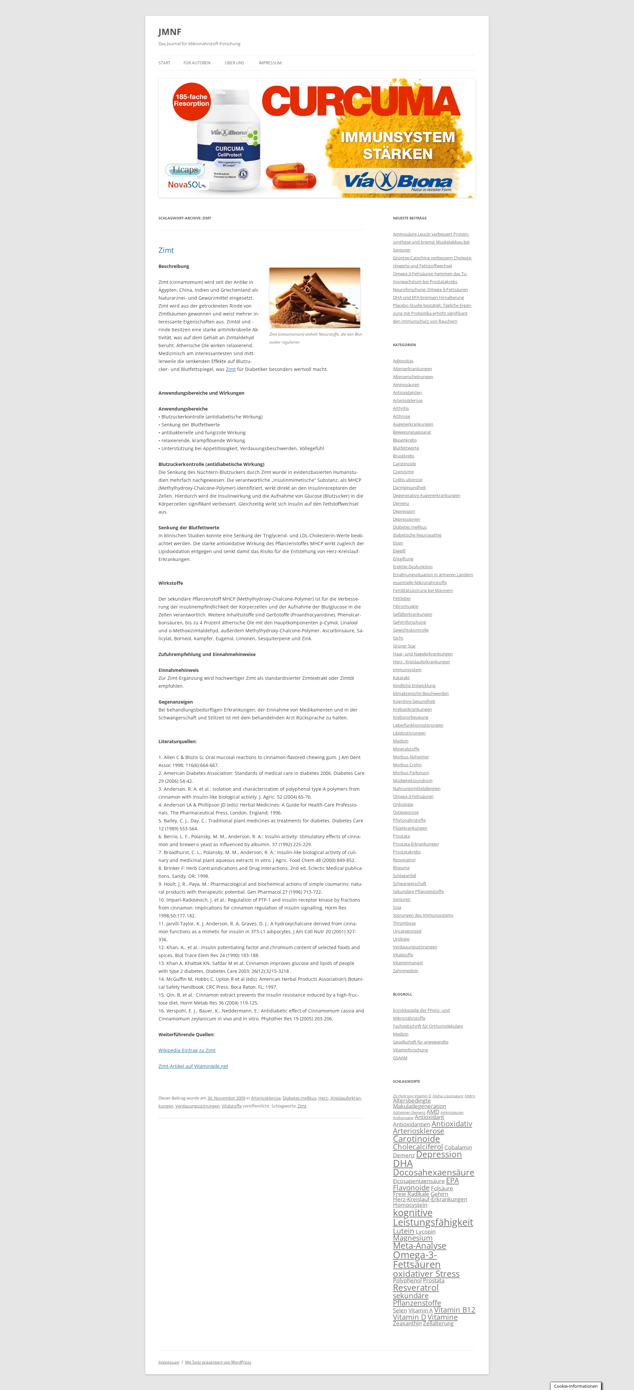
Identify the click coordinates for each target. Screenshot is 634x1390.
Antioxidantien (407, 392)
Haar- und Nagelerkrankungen (423, 654)
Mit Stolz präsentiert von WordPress (218, 1362)
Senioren (401, 899)
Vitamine (443, 1317)
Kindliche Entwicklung (414, 685)
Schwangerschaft (409, 883)
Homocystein (410, 1204)
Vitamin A (420, 1310)
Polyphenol (407, 1280)
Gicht (398, 638)
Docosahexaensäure (434, 1172)
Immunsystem (407, 670)
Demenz (401, 503)
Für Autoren (197, 63)
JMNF (169, 32)
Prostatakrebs (407, 852)
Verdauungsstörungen (197, 1106)
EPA (452, 1180)
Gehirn (439, 1194)
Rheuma (401, 868)
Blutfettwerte (406, 448)
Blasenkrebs (405, 440)
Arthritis (401, 408)
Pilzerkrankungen (410, 828)
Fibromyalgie (405, 606)
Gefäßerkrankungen (412, 614)
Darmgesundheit (409, 487)
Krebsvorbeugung (410, 717)
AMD (433, 1111)
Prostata (401, 836)
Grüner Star (404, 646)
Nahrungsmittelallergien (416, 788)
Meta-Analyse (419, 1245)
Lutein (403, 1231)
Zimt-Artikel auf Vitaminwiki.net (193, 1066)
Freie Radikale (411, 1194)
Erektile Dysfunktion (413, 567)
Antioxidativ (452, 1123)
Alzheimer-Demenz (409, 1112)
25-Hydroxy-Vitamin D (412, 1096)
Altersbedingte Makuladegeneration (419, 1103)
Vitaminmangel (408, 963)
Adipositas (403, 361)
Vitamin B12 (455, 1309)
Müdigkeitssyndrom (413, 780)
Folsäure (442, 1188)
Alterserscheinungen (413, 377)
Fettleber (402, 598)
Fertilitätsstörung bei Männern (423, 590)
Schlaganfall (404, 875)
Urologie (401, 939)
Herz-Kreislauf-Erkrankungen (430, 1199)
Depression (404, 511)
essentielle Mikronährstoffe (420, 582)
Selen (400, 1310)
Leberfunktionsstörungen (418, 725)
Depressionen (406, 519)
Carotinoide (404, 464)
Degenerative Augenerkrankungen (426, 495)
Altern (470, 1096)
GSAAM (400, 1058)
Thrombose (404, 923)
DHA (403, 1163)
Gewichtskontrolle (411, 630)
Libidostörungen (409, 733)
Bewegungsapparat (412, 432)
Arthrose (401, 416)
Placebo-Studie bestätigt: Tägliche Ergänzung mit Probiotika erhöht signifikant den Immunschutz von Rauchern (432, 313)
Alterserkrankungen (412, 369)
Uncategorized (407, 931)
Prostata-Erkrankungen (416, 844)
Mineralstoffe (406, 749)
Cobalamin (458, 1147)
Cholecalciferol (418, 1146)
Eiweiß (399, 551)
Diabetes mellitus (299, 1098)
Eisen (398, 543)
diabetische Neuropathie (417, 535)
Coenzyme (403, 472)
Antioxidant (429, 1117)
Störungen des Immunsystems (423, 915)
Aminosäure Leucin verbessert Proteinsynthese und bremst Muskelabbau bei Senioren (431, 242)
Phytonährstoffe (409, 820)
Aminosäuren (406, 384)
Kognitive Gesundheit (414, 701)
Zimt (166, 250)
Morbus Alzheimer (411, 757)
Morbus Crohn (407, 765)
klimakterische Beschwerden (421, 693)
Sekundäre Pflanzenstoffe (418, 891)
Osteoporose (406, 812)
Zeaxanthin (407, 1323)
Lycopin (426, 1231)
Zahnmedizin (405, 971)
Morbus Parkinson (411, 773)
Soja (397, 907)
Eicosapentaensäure (419, 1181)
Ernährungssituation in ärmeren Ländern (433, 575)
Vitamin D (409, 1317)
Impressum (270, 63)
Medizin (400, 741)
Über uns (234, 63)
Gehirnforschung (409, 622)
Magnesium (413, 1237)
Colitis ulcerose (407, 479)
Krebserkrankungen (412, 709)
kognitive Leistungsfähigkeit (433, 1217)
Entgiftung (403, 559)
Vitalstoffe (232, 1106)
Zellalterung (438, 1323)
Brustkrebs (403, 456)
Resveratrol (404, 860)
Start (164, 63)
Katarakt (401, 677)
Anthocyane (403, 1117)
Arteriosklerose (266, 1098)
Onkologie (403, 804)
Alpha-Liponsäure (448, 1096)
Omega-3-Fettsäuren (413, 796)
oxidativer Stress (426, 1273)
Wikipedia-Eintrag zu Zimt (187, 1050)
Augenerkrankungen (413, 424)
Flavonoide (411, 1187)
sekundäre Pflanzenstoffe (417, 1299)
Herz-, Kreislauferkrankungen (421, 662)
